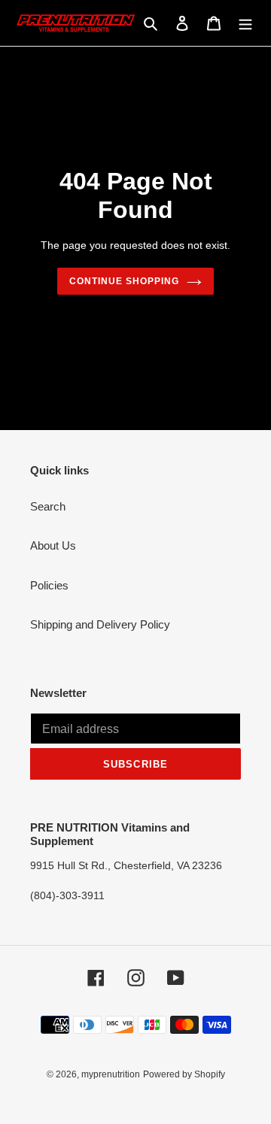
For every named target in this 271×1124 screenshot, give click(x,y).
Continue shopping (124, 281)
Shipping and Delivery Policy (100, 624)
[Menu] (245, 23)
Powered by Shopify (184, 1074)
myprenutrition (110, 1074)
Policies (49, 585)
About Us (53, 545)
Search (47, 506)
